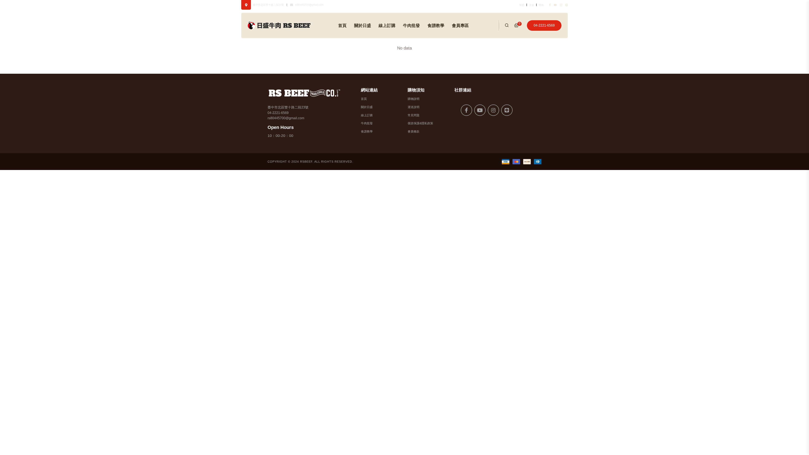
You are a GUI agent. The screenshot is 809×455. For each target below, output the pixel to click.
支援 (531, 5)
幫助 (521, 5)
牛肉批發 (411, 25)
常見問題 (413, 115)
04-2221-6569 (544, 25)
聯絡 (541, 5)
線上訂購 (387, 25)
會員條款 (413, 131)
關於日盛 (362, 25)
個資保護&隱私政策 (420, 123)
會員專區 (460, 25)
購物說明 (413, 98)
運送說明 (413, 107)
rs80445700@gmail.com (309, 4)
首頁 (342, 25)
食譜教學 (435, 25)
